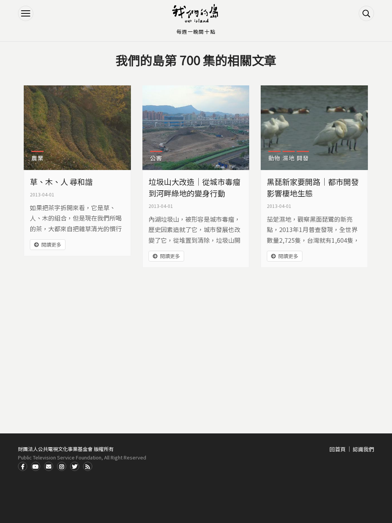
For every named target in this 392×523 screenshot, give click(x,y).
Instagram (61, 466)
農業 (37, 158)
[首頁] (196, 13)
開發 (303, 158)
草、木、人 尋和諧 (61, 181)
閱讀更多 (51, 244)
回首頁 (338, 449)
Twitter (74, 466)
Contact (48, 466)
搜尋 (366, 13)
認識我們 (363, 449)
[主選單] (25, 13)
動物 (274, 158)
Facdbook (22, 466)
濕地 (289, 158)
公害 (156, 158)
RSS (87, 466)
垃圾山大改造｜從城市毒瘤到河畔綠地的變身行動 (194, 187)
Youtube (35, 466)
